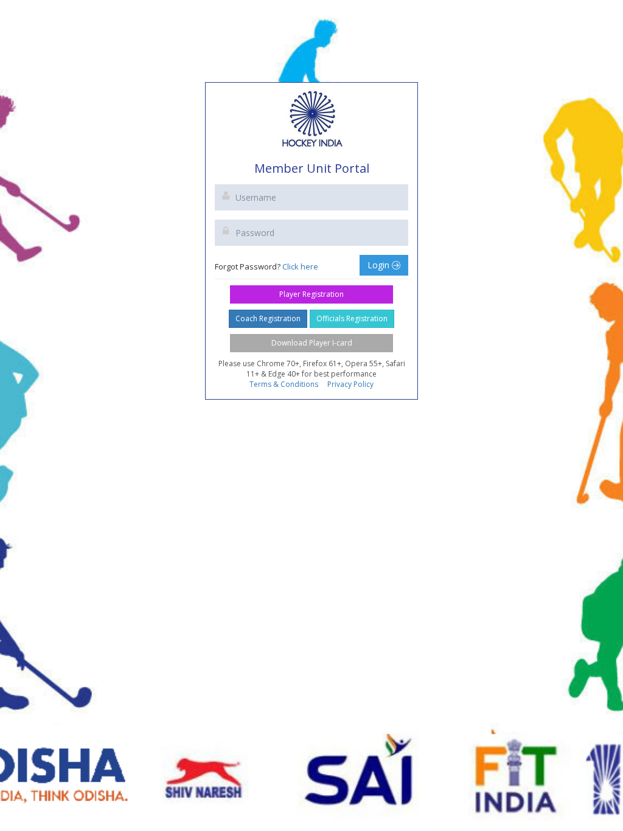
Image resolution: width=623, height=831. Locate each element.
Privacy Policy (350, 384)
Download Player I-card (311, 343)
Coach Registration (268, 318)
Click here (300, 266)
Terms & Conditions (283, 384)
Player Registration (311, 294)
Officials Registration (352, 318)
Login (379, 265)
